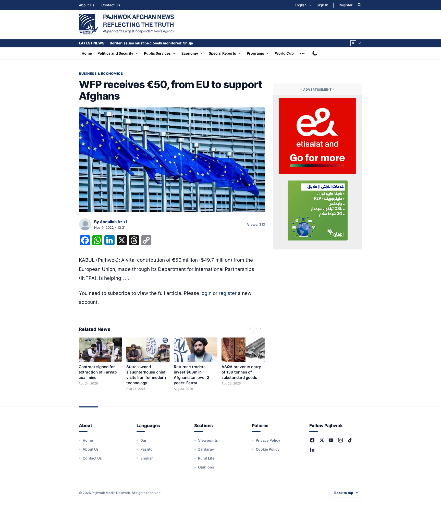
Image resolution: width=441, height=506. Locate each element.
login (206, 293)
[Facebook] (312, 440)
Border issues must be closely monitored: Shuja (151, 43)
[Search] (359, 5)
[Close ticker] (359, 43)
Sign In (322, 5)
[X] (321, 440)
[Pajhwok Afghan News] (126, 24)
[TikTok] (350, 440)
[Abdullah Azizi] (85, 225)
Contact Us (110, 5)
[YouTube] (331, 440)
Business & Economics (101, 73)
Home (87, 53)
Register (345, 5)
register (228, 293)
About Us (86, 5)
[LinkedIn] (312, 449)
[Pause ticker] (353, 43)
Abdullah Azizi (113, 221)
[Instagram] (340, 440)
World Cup (284, 53)
